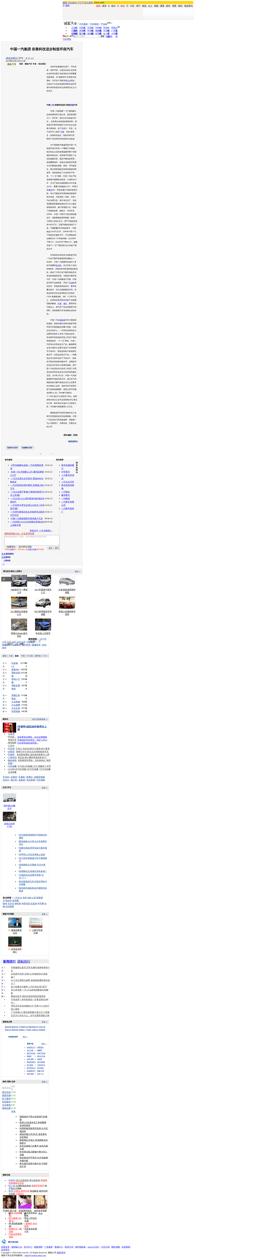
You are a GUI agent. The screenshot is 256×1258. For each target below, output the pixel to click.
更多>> (109, 23)
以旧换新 (9, 906)
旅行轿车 (26, 645)
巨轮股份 (6, 1102)
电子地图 (28, 1027)
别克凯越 (15, 711)
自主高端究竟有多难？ (36, 871)
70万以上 (30, 642)
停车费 (40, 903)
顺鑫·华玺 (40, 1071)
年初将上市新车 (43, 633)
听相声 (12, 1180)
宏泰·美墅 (30, 1059)
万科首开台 (41, 1065)
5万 (41, 639)
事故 (50, 190)
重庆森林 (23, 841)
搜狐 (65, 3)
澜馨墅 (39, 1050)
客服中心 (59, 1247)
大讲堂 (11, 734)
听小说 (12, 1186)
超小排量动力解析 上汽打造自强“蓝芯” (29, 987)
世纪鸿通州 (41, 1062)
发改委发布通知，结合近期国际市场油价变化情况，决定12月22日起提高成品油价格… (32, 740)
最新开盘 (15, 1027)
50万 (23, 642)
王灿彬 (22, 875)
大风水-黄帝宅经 (21, 1191)
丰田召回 (25, 903)
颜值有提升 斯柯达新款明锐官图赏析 (28, 996)
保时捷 (18, 903)
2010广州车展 (37, 719)
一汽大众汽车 (67, 482)
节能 (62, 132)
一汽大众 (17, 898)
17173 (81, 3)
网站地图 (115, 1247)
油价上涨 (31, 898)
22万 (14, 642)
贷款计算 (42, 1027)
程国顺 (22, 871)
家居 (144, 6)
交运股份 (6, 1105)
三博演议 (12, 757)
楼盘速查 (8, 1027)
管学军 (22, 854)
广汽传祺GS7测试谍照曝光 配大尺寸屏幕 (30, 1012)
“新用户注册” (32, 549)
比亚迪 (34, 903)
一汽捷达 (65, 492)
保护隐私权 (80, 1247)
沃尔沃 (11, 903)
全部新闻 (126, 1247)
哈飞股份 (6, 1099)
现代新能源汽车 (26, 881)
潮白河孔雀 (31, 1053)
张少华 (22, 858)
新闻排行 (9, 961)
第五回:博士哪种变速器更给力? (32, 757)
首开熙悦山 (31, 1068)
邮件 (168, 6)
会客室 (11, 751)
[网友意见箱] (9, 1245)
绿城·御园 (30, 1074)
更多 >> (77, 571)
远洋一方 (40, 1074)
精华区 (8, 557)
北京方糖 (30, 1050)
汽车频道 (83, 24)
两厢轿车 (6, 645)
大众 (69, 81)
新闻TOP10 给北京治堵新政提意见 (32, 751)
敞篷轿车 (36, 645)
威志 (65, 304)
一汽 (52, 105)
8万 (45, 639)
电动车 (8, 900)
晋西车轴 (6, 1095)
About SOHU (93, 1247)
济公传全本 (34, 1180)
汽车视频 (40, 780)
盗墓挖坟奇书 (37, 1186)
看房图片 (22, 1030)
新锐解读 (34, 1191)
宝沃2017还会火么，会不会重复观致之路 (30, 1015)
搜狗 (67, 5)
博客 (174, 6)
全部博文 (5, 1250)
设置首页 (5, 1247)
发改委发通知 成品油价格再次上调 (33, 754)
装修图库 (42, 1030)
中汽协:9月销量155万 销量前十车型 (34, 766)
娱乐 (113, 6)
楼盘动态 (8, 1030)
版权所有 (61, 1252)
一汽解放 (65, 498)
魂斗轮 (14, 780)
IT (127, 6)
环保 (72, 105)
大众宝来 (15, 708)
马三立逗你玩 (22, 1180)
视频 (156, 6)
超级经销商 (39, 777)
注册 (11, 549)
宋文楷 (22, 835)
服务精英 (12, 760)
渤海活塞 (6, 1108)
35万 (19, 642)
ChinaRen (72, 3)
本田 (25, 898)
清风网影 (23, 865)
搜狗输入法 (16, 1247)
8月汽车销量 (32, 769)
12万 (4, 642)
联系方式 (69, 1247)
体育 (104, 6)
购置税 (109, 36)
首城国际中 (31, 1071)
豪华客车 (65, 495)
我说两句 (188, 6)
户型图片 (28, 1030)
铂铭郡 (39, 1059)
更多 (13, 1111)
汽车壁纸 (67, 39)
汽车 (132, 6)
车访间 (11, 749)
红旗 (59, 304)
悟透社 (29, 777)
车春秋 (11, 754)
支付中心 (28, 1247)
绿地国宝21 (31, 1047)
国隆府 (29, 1056)
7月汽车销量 (45, 769)
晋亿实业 (6, 1092)
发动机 (58, 265)
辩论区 (8, 560)
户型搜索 (22, 1027)
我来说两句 (11, 58)
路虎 (5, 903)
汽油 (71, 283)
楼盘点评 (35, 1027)
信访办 (6, 780)
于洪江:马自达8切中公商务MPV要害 (33, 749)
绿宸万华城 (41, 1053)
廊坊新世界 (31, 1062)
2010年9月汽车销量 (17, 769)
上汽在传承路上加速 (35, 854)
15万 (9, 642)
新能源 (62, 320)
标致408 (15, 669)
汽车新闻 (94, 24)
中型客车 (65, 472)
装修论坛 (35, 1030)
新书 (11, 1191)
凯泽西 (15, 900)
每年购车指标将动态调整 (30, 888)
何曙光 (22, 848)
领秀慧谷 (40, 1047)
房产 (138, 6)
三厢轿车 (16, 645)
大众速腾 (15, 705)
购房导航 (15, 1030)
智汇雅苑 (30, 1065)
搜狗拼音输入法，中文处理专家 (19, 533)
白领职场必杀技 (23, 1186)
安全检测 (30, 780)
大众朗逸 (15, 702)
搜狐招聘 (38, 1247)
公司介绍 (105, 1247)
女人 (150, 6)
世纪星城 (40, 1068)
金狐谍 (22, 780)
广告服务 (48, 1247)
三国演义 (20, 1194)
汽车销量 (12, 766)
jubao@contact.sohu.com (35, 1255)
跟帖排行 (23, 961)
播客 (162, 6)
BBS (180, 6)
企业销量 (12, 772)
